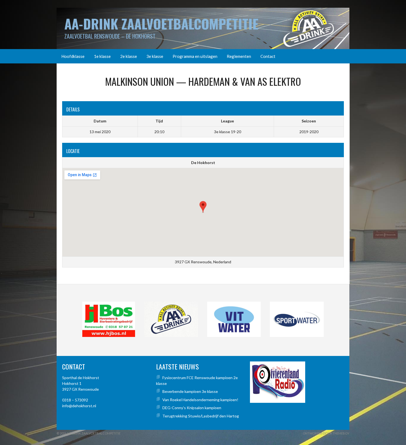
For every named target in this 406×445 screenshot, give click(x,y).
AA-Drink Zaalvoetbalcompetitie (161, 23)
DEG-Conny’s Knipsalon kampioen (191, 407)
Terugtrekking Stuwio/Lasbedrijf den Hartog (200, 416)
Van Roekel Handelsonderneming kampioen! (200, 399)
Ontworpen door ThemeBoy (326, 433)
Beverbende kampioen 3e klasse (190, 391)
